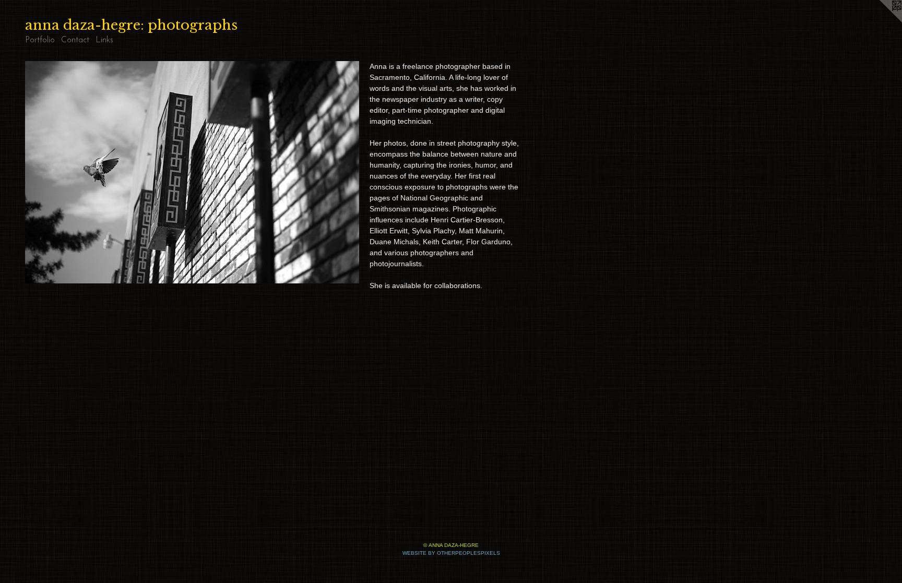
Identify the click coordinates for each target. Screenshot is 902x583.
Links (104, 40)
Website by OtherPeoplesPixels (451, 553)
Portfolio (40, 40)
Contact (75, 40)
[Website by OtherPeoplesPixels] (881, 21)
